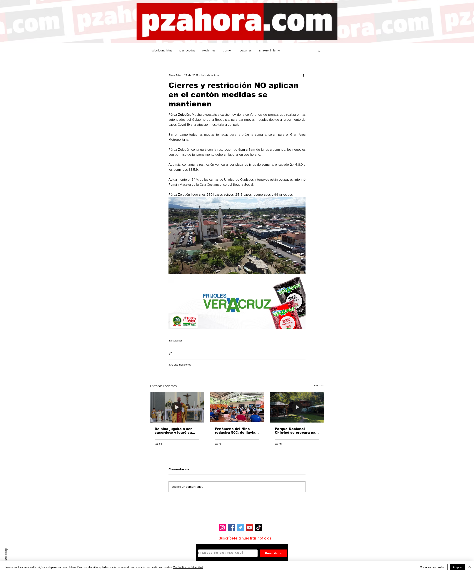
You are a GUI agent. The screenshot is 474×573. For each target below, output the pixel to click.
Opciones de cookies (432, 567)
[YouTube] (249, 527)
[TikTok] (258, 527)
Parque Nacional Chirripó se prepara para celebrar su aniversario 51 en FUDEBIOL (297, 430)
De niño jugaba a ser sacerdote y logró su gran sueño (173, 430)
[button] (319, 50)
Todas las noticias (161, 50)
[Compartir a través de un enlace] (170, 353)
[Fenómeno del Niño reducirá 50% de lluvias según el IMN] (237, 407)
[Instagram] (222, 527)
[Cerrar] (469, 567)
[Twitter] (240, 527)
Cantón (227, 50)
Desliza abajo (6, 556)
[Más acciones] (303, 75)
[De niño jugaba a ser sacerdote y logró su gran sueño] (177, 407)
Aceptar (457, 567)
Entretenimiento (269, 50)
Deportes (245, 50)
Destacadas (187, 50)
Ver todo (319, 385)
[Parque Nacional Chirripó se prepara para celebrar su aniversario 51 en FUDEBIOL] (297, 407)
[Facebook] (231, 527)
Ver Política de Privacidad (188, 567)
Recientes (208, 50)
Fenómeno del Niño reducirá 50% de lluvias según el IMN (236, 430)
